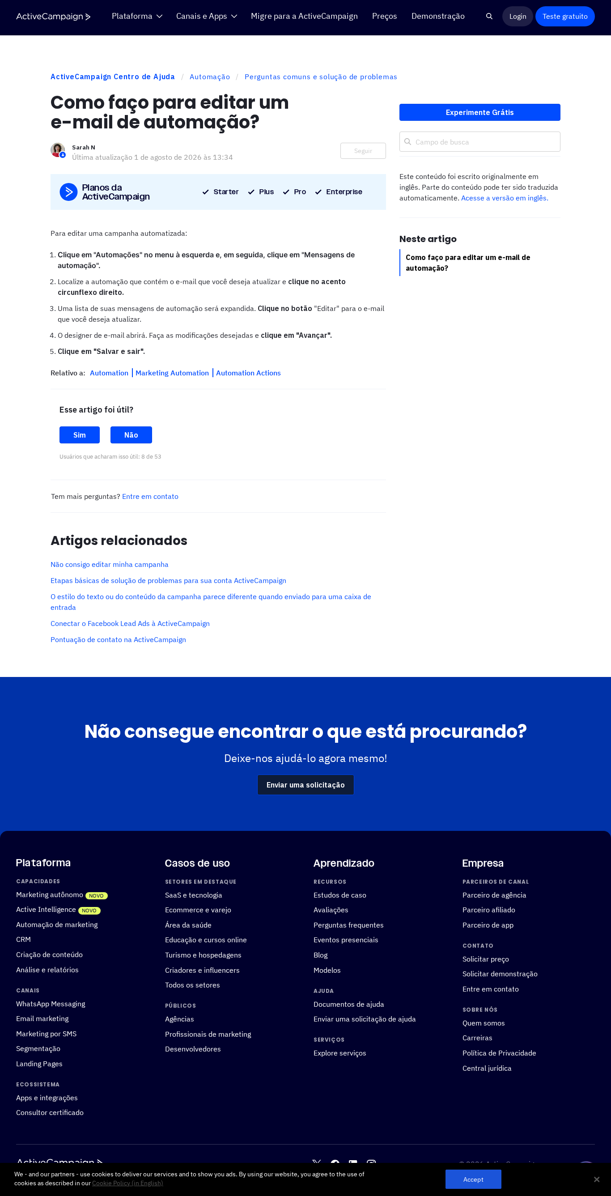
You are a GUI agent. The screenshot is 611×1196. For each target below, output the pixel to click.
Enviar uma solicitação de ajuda (365, 1018)
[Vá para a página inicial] (53, 17)
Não (131, 434)
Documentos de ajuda (349, 1003)
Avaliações (331, 909)
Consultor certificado (50, 1112)
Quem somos (483, 1022)
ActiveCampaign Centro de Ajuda (113, 76)
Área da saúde (188, 924)
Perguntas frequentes (349, 924)
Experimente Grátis (480, 112)
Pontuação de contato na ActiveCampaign (118, 639)
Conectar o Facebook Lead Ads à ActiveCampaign (130, 623)
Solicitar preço (485, 958)
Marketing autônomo (49, 894)
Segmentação (38, 1048)
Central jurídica (487, 1068)
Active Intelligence (46, 909)
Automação (210, 76)
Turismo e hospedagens (203, 954)
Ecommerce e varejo (198, 909)
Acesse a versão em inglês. (504, 197)
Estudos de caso (340, 894)
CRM (23, 939)
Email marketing (42, 1018)
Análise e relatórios (47, 969)
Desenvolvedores (193, 1048)
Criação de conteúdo (49, 954)
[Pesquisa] (489, 16)
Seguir (363, 151)
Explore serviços (340, 1052)
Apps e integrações (47, 1097)
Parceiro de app (487, 924)
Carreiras (477, 1037)
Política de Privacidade (499, 1052)
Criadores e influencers (202, 970)
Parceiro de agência (494, 894)
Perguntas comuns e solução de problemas (321, 76)
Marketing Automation (173, 372)
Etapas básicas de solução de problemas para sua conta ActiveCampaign (168, 580)
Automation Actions (248, 372)
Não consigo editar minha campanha (110, 564)
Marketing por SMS (46, 1033)
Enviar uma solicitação (306, 784)
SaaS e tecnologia (193, 894)
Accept (473, 1179)
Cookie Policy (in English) (127, 1183)
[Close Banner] (596, 1179)
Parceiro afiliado (488, 909)
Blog (320, 954)
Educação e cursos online (206, 939)
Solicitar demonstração (500, 973)
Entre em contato (150, 496)
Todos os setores (192, 984)
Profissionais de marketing (208, 1034)
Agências (179, 1018)
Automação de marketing (57, 924)
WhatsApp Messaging (50, 1003)
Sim (79, 434)
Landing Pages (39, 1063)
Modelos (327, 970)
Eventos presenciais (346, 939)
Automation (110, 372)
